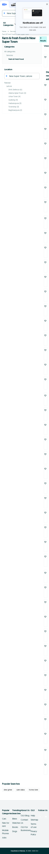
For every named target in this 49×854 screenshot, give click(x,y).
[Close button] (47, 4)
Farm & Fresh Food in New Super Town (15, 34)
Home (4, 31)
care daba (20, 790)
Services (13, 31)
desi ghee (8, 790)
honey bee (33, 790)
